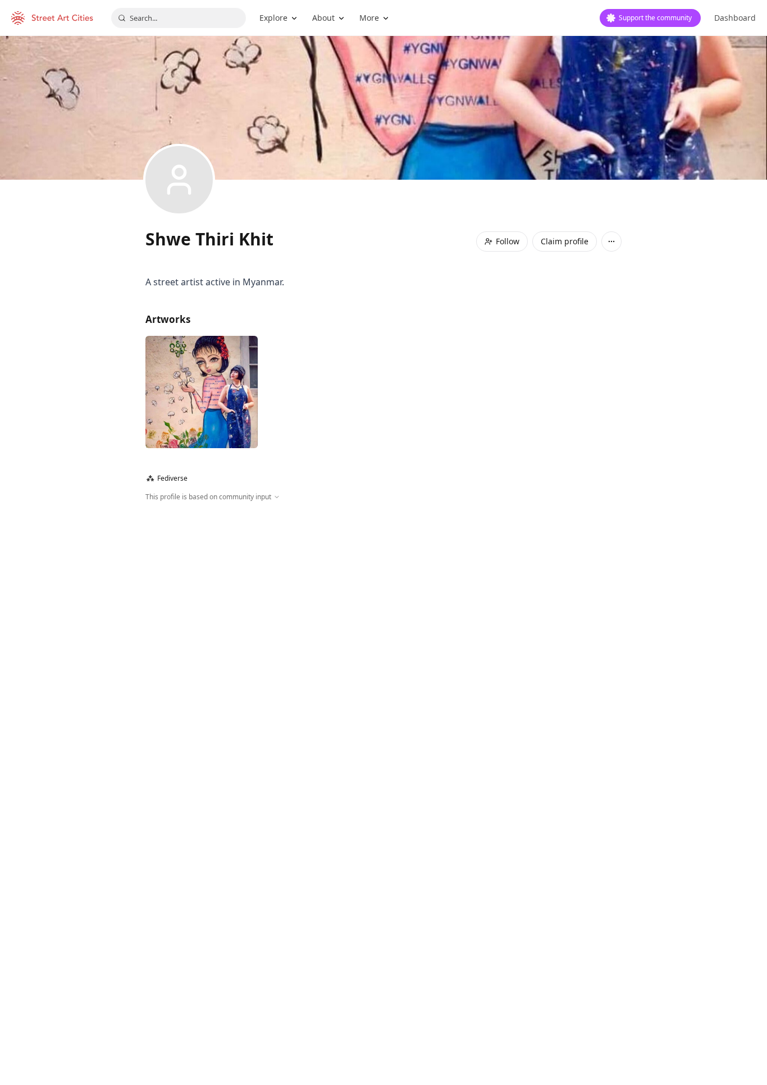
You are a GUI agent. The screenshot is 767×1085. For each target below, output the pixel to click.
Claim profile (564, 241)
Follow (507, 241)
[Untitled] (201, 392)
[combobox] (178, 18)
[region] (383, 623)
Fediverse (167, 478)
